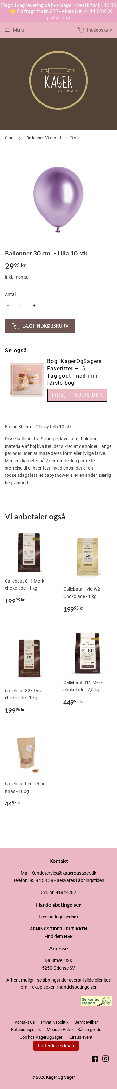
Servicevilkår (86, 1022)
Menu (18, 30)
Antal (10, 294)
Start (9, 137)
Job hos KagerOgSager (41, 1037)
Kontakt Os (25, 1022)
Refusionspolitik (26, 1029)
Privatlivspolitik (55, 1022)
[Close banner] (110, 11)
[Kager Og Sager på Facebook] (94, 1059)
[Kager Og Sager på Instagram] (105, 1059)
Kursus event (80, 1037)
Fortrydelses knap (56, 1045)
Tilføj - (77, 395)
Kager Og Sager (60, 1077)
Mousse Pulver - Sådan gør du (74, 1029)
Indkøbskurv (99, 30)
